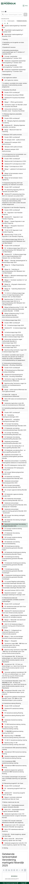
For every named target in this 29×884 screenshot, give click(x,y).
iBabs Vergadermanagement (10, 883)
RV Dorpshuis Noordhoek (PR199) (14, 95)
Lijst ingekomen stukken (11, 80)
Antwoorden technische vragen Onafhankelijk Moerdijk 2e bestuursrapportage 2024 (12, 341)
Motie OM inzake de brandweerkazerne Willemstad (14, 399)
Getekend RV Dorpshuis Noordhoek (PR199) (13, 98)
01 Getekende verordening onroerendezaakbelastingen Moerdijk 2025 (14, 429)
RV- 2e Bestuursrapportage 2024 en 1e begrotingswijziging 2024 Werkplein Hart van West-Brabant (14, 250)
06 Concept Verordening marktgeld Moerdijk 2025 (13, 516)
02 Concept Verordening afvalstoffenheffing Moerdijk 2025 (11, 433)
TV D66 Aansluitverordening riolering (14, 724)
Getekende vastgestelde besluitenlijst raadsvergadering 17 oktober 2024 (14, 61)
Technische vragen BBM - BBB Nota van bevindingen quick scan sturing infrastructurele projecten (14, 645)
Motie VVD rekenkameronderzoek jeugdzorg (13, 830)
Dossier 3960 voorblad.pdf (12, 322)
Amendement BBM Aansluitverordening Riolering (14, 766)
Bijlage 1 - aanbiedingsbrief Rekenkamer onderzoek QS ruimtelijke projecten (14, 616)
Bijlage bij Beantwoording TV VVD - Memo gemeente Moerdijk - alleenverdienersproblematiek (13, 315)
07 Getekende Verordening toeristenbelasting (11, 533)
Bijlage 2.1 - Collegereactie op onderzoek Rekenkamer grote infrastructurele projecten (11, 632)
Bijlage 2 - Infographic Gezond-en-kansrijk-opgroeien (13, 226)
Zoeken (3, 11)
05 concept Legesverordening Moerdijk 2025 (14, 490)
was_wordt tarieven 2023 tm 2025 (14, 590)
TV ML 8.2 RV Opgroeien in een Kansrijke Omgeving (12, 231)
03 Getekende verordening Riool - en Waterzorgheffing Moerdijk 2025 (13, 451)
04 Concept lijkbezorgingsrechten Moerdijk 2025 (13, 473)
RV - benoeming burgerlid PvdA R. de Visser (14, 789)
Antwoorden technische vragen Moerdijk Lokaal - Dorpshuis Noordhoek (13, 110)
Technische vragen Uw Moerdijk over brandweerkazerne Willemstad (13, 380)
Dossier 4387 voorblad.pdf (12, 187)
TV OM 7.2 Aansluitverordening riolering (15, 740)
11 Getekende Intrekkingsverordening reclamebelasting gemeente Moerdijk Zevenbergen (13, 577)
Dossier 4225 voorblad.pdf (12, 604)
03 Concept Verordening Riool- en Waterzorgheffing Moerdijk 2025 (13, 446)
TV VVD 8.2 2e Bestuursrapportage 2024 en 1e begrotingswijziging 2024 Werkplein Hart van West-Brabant (13, 294)
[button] (25, 14)
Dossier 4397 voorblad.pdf (12, 412)
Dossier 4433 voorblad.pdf (12, 786)
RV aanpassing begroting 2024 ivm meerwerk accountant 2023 (13, 190)
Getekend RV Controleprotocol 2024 (14, 164)
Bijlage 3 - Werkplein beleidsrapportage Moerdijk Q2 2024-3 (14, 276)
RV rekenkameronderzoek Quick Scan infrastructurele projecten (14, 607)
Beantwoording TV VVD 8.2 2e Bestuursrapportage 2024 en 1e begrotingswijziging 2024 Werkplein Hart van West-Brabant (13, 302)
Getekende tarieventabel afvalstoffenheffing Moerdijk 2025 (11, 442)
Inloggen (22, 883)
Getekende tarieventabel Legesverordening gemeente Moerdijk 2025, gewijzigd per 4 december (14, 504)
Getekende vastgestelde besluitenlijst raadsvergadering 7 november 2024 (14, 70)
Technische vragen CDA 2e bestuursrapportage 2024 (11, 346)
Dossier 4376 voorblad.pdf (12, 245)
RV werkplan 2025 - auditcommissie (14, 139)
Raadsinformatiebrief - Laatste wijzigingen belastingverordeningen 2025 (13, 593)
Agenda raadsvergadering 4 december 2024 (14, 26)
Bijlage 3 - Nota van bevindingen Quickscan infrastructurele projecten (12, 637)
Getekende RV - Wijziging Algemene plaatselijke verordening (13, 126)
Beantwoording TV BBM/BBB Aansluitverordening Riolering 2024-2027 (13, 736)
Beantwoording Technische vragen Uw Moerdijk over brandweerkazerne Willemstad (14, 385)
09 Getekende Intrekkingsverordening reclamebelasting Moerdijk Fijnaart (14, 553)
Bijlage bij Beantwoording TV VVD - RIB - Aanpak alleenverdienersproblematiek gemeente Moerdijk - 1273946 (14, 309)
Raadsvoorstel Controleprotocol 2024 (15, 161)
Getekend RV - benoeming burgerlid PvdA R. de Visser (13, 793)
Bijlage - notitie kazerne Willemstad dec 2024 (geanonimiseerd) (14, 390)
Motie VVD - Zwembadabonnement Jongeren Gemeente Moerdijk (13, 810)
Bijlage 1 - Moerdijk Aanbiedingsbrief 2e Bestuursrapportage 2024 (14, 261)
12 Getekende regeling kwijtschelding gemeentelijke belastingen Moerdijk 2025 (14, 586)
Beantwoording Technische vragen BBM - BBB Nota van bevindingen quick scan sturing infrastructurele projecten (14, 651)
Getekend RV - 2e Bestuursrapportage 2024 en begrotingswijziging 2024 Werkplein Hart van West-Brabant (14, 256)
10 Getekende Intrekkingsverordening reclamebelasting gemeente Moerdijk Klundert (14, 564)
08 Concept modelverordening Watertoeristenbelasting (12, 538)
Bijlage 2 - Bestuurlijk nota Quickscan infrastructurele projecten (14, 620)
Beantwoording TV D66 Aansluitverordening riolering (10, 727)
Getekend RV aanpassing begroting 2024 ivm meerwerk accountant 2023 (13, 195)
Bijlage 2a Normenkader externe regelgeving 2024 (12, 174)
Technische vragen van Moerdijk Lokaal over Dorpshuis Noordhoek (14, 105)
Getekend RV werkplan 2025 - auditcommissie (12, 143)
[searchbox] (12, 14)
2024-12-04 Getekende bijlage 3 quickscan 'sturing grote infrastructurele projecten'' (13, 625)
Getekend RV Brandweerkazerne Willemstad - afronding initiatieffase (12, 375)
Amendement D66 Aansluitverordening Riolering (14, 752)
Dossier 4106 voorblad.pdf (12, 118)
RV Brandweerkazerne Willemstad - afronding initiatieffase (13, 371)
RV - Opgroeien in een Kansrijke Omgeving (12, 213)
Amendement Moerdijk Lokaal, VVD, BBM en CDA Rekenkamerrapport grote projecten (13, 692)
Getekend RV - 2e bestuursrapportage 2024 (14, 328)
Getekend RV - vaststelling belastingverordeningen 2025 (11, 420)
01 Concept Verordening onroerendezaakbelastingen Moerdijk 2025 (14, 424)
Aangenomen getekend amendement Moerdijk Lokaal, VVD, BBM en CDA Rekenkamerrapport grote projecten (13, 698)
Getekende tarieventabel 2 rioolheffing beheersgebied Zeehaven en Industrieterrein (14, 461)
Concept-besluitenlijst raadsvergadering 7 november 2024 (12, 66)
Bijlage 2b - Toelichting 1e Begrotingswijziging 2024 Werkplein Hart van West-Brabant (13, 271)
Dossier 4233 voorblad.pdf (12, 367)
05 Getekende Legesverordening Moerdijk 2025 (12, 495)
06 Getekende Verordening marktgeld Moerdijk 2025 (14, 520)
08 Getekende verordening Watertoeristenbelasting (11, 542)
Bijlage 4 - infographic (10, 641)
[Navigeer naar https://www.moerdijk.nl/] (8, 6)
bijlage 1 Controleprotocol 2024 (13, 166)
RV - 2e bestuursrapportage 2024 (14, 325)
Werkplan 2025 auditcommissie (13, 146)
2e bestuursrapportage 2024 (12, 332)
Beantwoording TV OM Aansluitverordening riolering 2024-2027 (13, 743)
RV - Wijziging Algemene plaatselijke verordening (13, 121)
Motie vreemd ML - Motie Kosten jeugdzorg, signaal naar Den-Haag (12, 839)
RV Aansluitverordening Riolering (13, 713)
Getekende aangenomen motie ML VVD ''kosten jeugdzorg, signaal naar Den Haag (14, 844)
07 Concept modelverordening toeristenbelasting (12, 529)
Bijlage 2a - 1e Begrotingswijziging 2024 (13, 265)
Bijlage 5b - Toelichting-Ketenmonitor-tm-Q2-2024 (14, 289)
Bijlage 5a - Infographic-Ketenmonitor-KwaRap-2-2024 (14, 285)
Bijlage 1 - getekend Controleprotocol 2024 (14, 170)
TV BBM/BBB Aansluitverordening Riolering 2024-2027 (12, 732)
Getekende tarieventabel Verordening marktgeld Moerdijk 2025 (14, 525)
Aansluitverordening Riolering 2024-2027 (13, 716)
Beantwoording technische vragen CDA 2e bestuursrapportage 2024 (14, 350)
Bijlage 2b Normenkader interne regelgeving (12, 178)
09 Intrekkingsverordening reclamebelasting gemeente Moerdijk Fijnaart (12, 547)
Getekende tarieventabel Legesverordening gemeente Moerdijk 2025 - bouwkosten (14, 511)
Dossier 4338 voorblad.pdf (12, 706)
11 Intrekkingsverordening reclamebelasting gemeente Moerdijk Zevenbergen (12, 570)
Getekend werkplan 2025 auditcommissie (10, 150)
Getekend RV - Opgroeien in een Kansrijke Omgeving (12, 217)
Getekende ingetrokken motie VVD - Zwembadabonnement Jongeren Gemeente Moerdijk (14, 815)
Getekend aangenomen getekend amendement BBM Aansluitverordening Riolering (13, 771)
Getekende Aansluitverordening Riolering (12, 720)
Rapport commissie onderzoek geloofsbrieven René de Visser (12, 798)
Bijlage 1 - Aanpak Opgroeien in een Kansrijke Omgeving (13, 222)
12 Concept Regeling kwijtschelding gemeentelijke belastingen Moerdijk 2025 (13, 582)
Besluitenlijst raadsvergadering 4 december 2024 (12, 35)
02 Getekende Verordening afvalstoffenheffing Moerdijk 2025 (11, 438)
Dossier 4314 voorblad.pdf (12, 92)
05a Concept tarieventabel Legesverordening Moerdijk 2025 (11, 486)
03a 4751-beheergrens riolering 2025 (15, 465)
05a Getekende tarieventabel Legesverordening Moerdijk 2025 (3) (12, 499)
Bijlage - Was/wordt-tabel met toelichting (11, 130)
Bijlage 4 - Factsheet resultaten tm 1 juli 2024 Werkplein (14, 280)
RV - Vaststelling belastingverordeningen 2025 (10, 416)
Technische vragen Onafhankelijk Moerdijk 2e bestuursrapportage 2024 (13, 335)
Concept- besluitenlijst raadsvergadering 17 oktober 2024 (12, 57)
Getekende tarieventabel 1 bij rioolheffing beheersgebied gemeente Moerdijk (12, 456)
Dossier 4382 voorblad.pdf (12, 158)
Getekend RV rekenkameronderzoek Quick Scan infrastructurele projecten (13, 611)
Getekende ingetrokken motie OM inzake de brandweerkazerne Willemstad (13, 404)
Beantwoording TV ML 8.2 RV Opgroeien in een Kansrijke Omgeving (12, 235)
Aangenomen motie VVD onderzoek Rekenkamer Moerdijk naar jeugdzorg (13, 826)
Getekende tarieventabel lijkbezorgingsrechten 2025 (10, 482)
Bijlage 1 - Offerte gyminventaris (13, 102)
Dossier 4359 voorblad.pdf (12, 210)
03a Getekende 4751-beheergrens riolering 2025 (13, 468)
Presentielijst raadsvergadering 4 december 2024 (12, 31)
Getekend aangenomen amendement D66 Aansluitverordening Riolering (13, 757)
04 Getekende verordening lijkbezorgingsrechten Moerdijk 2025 (12, 477)
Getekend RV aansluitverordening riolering (12, 709)
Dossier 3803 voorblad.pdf (12, 137)
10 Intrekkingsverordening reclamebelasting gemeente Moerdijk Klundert (12, 558)
